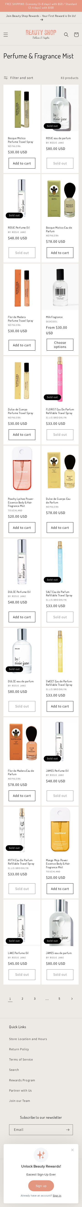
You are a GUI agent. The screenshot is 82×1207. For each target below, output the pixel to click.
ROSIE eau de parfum (58, 138)
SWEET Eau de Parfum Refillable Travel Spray (59, 683)
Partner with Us (20, 1090)
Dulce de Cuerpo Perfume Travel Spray (20, 411)
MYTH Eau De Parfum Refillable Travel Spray (21, 861)
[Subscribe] (68, 1129)
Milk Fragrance (54, 317)
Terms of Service (21, 1059)
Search (14, 1070)
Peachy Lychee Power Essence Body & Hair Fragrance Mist (20, 502)
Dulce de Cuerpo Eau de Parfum (58, 500)
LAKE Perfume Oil (18, 953)
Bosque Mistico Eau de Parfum (59, 229)
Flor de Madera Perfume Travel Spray (20, 318)
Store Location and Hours (28, 1039)
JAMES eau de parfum (59, 953)
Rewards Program (22, 1080)
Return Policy (19, 1049)
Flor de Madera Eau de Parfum (21, 772)
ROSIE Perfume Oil (19, 227)
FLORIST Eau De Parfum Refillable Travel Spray (60, 411)
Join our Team (19, 1101)
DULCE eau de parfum (20, 681)
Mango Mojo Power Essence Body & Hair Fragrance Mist (58, 863)
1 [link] (10, 998)
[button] (6, 35)
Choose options (60, 344)
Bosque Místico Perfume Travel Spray (20, 139)
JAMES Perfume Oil (57, 770)
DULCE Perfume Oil (19, 592)
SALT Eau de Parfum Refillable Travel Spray (59, 593)
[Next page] (72, 999)
